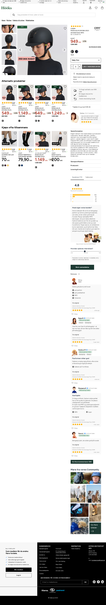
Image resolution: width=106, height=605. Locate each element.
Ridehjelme (30, 20)
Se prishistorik (95, 47)
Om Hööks (42, 564)
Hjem (3, 20)
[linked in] (102, 581)
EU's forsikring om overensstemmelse (61, 551)
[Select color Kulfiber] (39, 121)
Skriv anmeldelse (82, 267)
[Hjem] (27, 8)
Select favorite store (89, 82)
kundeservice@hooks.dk (98, 560)
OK (85, 582)
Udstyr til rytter (18, 20)
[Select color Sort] (3, 121)
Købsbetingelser (43, 548)
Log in (18, 575)
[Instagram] (94, 581)
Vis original (75, 303)
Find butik (58, 548)
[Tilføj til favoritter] (65, 28)
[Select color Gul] (8, 165)
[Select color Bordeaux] (5, 165)
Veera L (81, 433)
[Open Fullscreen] (64, 72)
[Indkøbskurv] (102, 8)
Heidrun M (82, 350)
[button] (9, 25)
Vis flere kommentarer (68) (82, 462)
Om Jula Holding (60, 561)
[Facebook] (98, 581)
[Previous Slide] (20, 50)
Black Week (59, 564)
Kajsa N (80, 318)
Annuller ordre (59, 570)
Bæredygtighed (43, 558)
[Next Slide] (64, 50)
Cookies (41, 573)
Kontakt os (42, 555)
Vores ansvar (42, 561)
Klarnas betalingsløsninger (63, 558)
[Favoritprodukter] (96, 8)
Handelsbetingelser (44, 552)
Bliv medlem (18, 570)
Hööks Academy (75, 548)
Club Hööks (59, 567)
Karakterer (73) (77, 177)
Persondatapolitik (44, 570)
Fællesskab (89, 177)
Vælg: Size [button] (75, 60)
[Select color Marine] (22, 165)
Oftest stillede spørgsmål (62, 555)
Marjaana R (82, 388)
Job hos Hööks (43, 567)
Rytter (9, 20)
